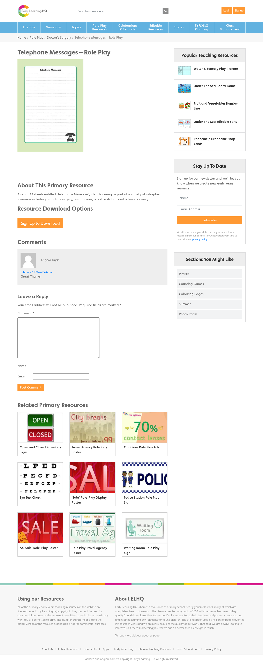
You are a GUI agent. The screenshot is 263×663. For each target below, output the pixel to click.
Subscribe (210, 220)
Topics (76, 27)
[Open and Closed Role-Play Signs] (40, 427)
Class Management (230, 27)
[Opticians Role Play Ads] (144, 427)
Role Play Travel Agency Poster (89, 550)
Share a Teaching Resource (155, 649)
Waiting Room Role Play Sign (141, 550)
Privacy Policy (213, 649)
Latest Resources (68, 649)
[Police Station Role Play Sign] (144, 477)
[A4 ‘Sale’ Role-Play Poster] (40, 528)
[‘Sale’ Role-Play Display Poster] (92, 477)
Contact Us (90, 649)
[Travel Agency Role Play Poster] (92, 427)
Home (21, 37)
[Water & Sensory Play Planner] (184, 70)
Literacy (29, 27)
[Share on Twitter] (29, 165)
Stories (179, 27)
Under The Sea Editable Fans (215, 122)
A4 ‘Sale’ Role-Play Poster (39, 548)
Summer (185, 304)
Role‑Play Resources (99, 27)
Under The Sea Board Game (215, 86)
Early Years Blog (123, 649)
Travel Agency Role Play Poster (89, 449)
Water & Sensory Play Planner (216, 69)
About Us (47, 649)
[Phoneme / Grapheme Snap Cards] (184, 141)
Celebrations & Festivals (127, 27)
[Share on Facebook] (29, 159)
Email (21, 376)
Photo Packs (188, 314)
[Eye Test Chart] (40, 477)
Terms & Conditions (187, 649)
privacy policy (199, 239)
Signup (239, 10)
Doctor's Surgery (59, 37)
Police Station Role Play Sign (141, 500)
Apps (106, 649)
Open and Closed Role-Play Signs (40, 449)
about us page (150, 635)
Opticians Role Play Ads (141, 447)
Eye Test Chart (30, 497)
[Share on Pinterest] (29, 171)
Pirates (184, 274)
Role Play (36, 37)
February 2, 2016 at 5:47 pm (37, 272)
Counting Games (191, 284)
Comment (25, 313)
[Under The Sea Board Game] (184, 88)
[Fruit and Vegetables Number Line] (184, 105)
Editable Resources (155, 27)
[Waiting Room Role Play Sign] (144, 528)
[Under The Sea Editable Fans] (184, 123)
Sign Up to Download (40, 223)
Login (226, 10)
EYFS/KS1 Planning (201, 27)
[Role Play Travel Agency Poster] (92, 528)
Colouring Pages (191, 294)
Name (21, 366)
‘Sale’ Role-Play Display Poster (89, 500)
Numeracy (53, 27)
